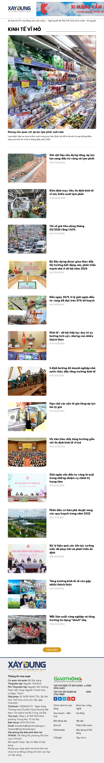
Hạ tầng (80, 713)
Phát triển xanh (84, 725)
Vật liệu (80, 720)
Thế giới (58, 737)
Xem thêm (52, 649)
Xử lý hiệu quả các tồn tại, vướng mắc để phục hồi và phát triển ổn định (71, 549)
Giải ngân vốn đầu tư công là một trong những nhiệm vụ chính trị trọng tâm (71, 478)
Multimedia (59, 730)
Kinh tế (57, 725)
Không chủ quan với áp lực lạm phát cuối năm (36, 132)
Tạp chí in (81, 737)
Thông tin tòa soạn (19, 676)
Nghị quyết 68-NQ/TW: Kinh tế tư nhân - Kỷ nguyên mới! (53, 20)
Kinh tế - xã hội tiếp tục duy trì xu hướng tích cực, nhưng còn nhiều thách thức (71, 336)
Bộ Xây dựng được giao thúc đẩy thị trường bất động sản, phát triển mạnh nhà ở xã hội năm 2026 (72, 265)
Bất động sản (60, 720)
